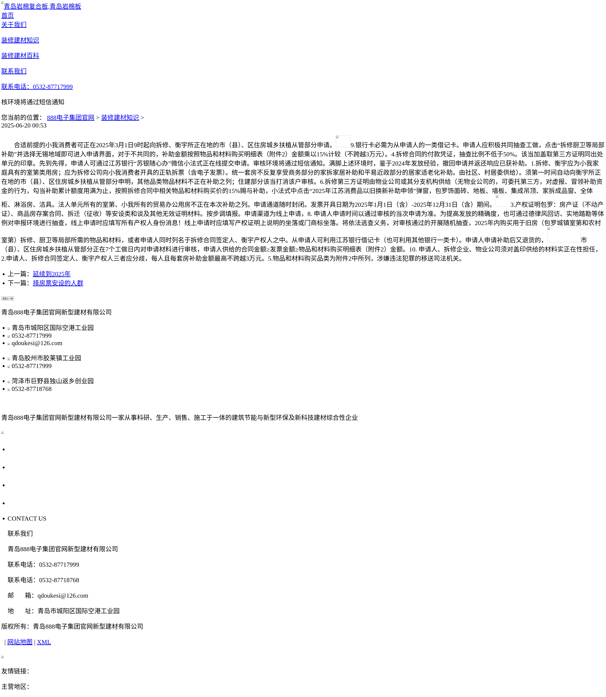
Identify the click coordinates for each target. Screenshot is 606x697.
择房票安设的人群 (58, 283)
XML (44, 642)
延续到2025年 (52, 274)
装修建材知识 (120, 117)
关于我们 (22, 449)
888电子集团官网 (70, 117)
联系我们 (22, 503)
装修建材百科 (30, 485)
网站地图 (20, 642)
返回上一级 (8, 298)
